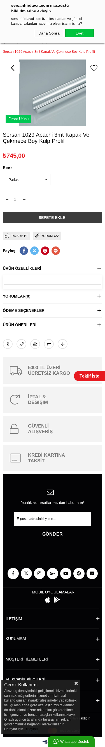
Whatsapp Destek (74, 741)
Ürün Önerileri (19, 325)
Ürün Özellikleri (22, 268)
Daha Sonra (49, 33)
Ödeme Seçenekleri (24, 310)
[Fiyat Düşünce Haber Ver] (62, 344)
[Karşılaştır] (49, 344)
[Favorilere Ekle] (93, 68)
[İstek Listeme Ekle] (35, 344)
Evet (79, 33)
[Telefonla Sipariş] (21, 344)
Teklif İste (89, 376)
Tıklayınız (31, 729)
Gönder (52, 534)
